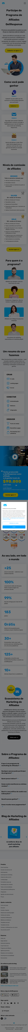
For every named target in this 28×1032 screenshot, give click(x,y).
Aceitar (14, 526)
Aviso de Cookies (6, 518)
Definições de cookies (14, 523)
